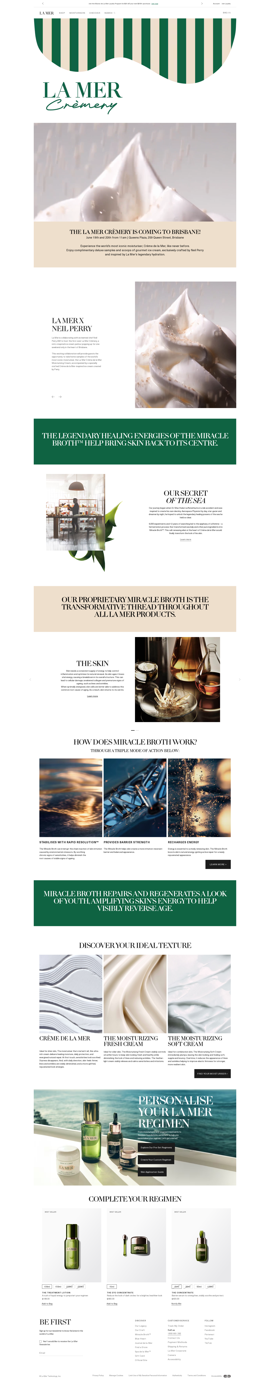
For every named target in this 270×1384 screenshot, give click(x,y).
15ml (111, 1286)
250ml (81, 1286)
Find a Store (141, 1347)
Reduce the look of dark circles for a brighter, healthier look (134, 1295)
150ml (58, 1286)
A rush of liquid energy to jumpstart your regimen (65, 1295)
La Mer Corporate (177, 1350)
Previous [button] (30, 679)
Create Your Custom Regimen (156, 1159)
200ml (69, 1286)
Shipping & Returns (177, 1346)
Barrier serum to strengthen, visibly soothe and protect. (198, 1295)
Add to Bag (47, 1303)
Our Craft (140, 1330)
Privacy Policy (98, 1375)
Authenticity (177, 1375)
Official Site (141, 1360)
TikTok (208, 1343)
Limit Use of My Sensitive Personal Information (148, 1375)
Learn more (92, 696)
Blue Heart (140, 1338)
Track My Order (176, 1325)
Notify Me (176, 1303)
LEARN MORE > (218, 864)
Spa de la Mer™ (143, 1351)
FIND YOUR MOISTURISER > (212, 1073)
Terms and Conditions (196, 1375)
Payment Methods (177, 1342)
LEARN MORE (185, 539)
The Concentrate (183, 1292)
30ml (187, 1286)
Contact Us (174, 1337)
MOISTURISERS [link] (77, 12)
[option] (135, 344)
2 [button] (137, 731)
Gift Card (140, 1355)
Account (216, 3)
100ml (47, 1286)
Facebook (210, 1330)
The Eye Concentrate (120, 1292)
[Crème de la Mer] (48, 12)
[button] (43, 4)
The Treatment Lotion (56, 1292)
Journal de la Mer (143, 1343)
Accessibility (174, 1359)
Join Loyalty (226, 3)
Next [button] (240, 679)
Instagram (210, 1325)
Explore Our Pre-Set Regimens (156, 1147)
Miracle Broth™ (143, 1334)
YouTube (209, 1338)
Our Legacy (141, 1325)
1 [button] (133, 731)
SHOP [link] (62, 12)
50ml (199, 1286)
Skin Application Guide (152, 1171)
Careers (172, 1355)
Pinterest (209, 1334)
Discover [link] (94, 12)
